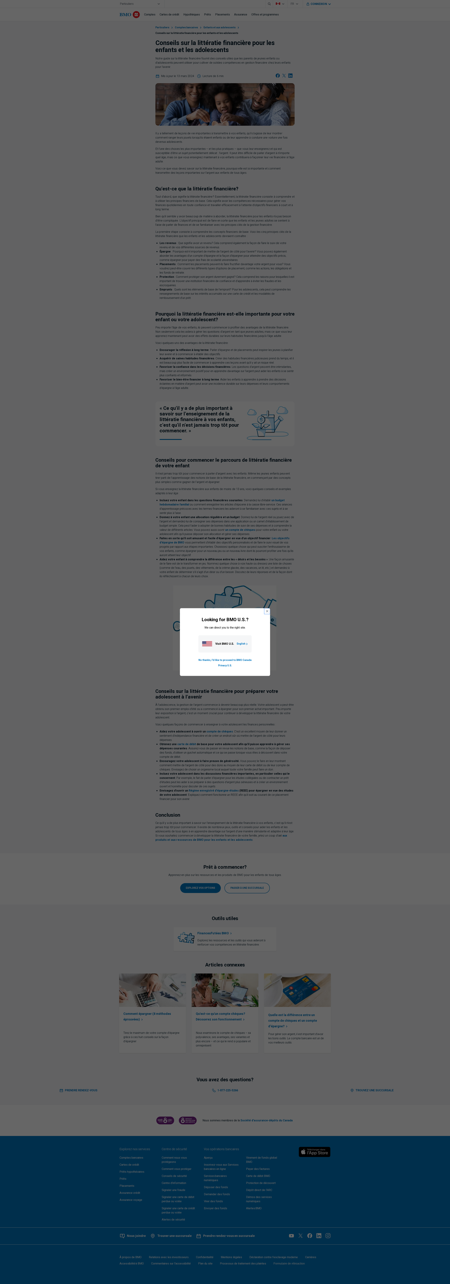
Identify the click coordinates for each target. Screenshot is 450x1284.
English (241, 644)
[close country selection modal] (267, 611)
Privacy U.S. (225, 665)
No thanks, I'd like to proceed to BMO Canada (225, 660)
